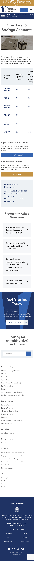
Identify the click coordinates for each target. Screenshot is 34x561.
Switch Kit (10, 202)
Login (24, 10)
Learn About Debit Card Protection (15, 195)
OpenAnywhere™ (17, 155)
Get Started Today (14, 322)
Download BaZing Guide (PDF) (17, 191)
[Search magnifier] (28, 354)
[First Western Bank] (9, 8)
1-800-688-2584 (18, 529)
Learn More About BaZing (15, 199)
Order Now (17, 174)
